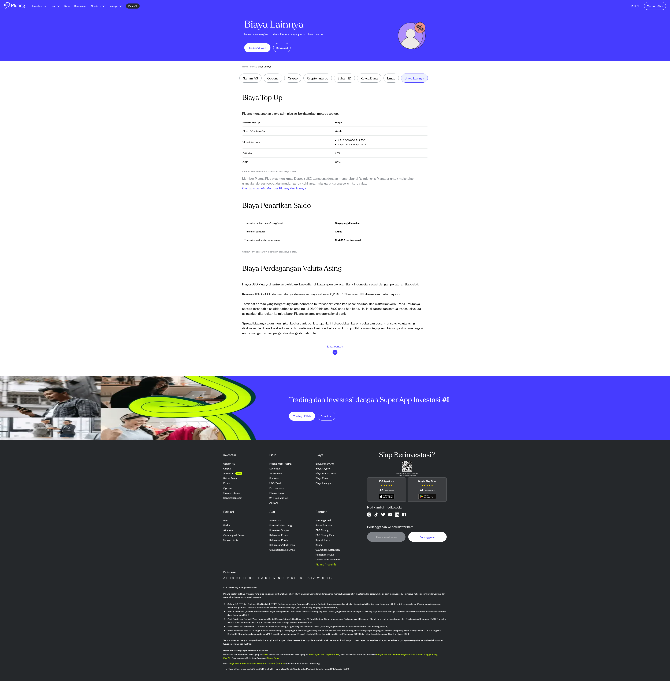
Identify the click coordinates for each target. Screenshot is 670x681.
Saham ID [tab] (344, 78)
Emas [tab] (391, 78)
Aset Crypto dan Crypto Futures (323, 654)
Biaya (253, 66)
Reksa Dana (273, 658)
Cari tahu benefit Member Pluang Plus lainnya (274, 188)
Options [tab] (272, 78)
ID (632, 6)
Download (282, 47)
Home (245, 66)
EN (637, 6)
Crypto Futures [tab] (317, 78)
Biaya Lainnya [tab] (414, 78)
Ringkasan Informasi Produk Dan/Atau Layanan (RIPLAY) (257, 663)
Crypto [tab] (293, 78)
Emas (265, 654)
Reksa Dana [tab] (369, 78)
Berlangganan (427, 537)
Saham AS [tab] (250, 78)
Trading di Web (655, 6)
